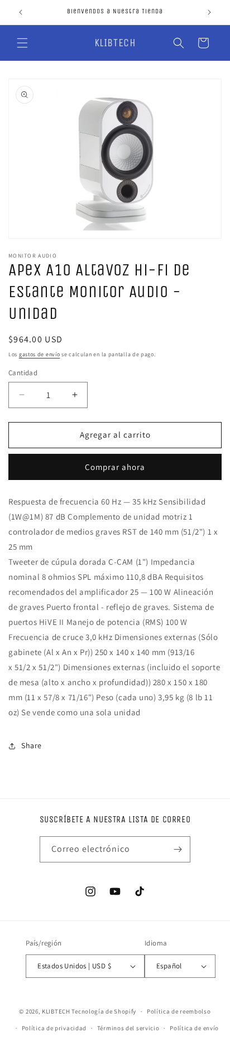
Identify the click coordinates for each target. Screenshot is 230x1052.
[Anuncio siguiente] (209, 12)
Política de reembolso (179, 1011)
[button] (22, 43)
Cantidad (22, 372)
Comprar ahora (115, 467)
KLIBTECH (56, 1011)
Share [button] (31, 745)
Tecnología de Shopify (103, 1011)
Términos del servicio (128, 1028)
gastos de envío (39, 354)
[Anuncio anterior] (20, 12)
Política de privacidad (54, 1028)
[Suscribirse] (177, 849)
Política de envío (194, 1028)
